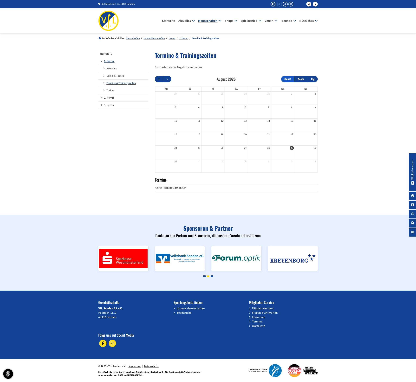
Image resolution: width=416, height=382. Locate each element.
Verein (269, 21)
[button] (204, 276)
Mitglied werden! (262, 308)
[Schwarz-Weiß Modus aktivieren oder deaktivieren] (273, 4)
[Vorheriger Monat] (159, 79)
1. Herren (183, 38)
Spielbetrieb (248, 21)
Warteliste (258, 326)
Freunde (286, 21)
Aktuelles (184, 21)
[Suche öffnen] (308, 4)
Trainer (110, 90)
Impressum (135, 366)
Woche (301, 79)
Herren (172, 38)
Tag (312, 79)
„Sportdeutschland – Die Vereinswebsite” (164, 372)
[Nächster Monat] (167, 79)
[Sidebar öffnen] (315, 4)
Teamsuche (184, 313)
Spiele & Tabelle (115, 76)
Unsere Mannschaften (154, 38)
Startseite (168, 21)
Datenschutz (151, 366)
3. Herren (109, 105)
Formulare (259, 317)
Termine (257, 322)
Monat (287, 79)
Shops (229, 21)
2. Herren (109, 98)
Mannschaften (207, 21)
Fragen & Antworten (265, 313)
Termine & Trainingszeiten (121, 83)
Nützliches (306, 21)
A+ (291, 4)
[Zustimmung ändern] (8, 374)
